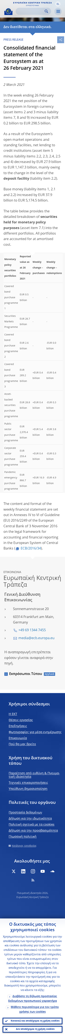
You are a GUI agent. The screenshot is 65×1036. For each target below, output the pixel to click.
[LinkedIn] (23, 871)
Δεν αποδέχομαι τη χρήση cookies (35, 1029)
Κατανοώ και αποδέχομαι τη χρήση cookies (35, 1021)
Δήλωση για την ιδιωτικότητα (30, 818)
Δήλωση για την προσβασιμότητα (33, 830)
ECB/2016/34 (31, 548)
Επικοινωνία (18, 738)
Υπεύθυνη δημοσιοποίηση (28, 788)
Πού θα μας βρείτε (22, 744)
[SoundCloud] (52, 871)
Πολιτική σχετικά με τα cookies (31, 824)
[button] (57, 4)
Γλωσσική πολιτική (22, 836)
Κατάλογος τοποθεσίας (24, 846)
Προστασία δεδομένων (25, 812)
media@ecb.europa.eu (36, 638)
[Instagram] (33, 871)
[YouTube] (42, 871)
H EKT (13, 714)
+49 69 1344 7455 (32, 630)
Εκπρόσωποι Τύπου (25, 674)
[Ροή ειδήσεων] (33, 880)
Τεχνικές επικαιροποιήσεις (28, 782)
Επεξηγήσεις (18, 726)
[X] (13, 871)
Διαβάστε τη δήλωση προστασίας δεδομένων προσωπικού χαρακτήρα (32, 998)
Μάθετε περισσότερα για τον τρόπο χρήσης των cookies (35, 1009)
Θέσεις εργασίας (21, 720)
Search (46, 11)
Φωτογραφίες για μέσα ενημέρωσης (35, 732)
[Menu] (58, 11)
